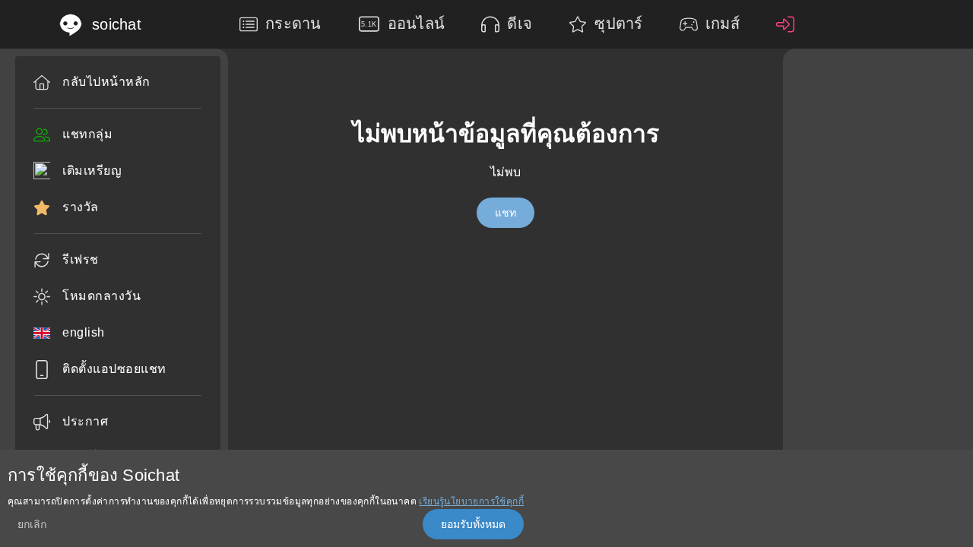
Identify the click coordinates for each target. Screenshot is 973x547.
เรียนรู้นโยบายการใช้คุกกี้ (471, 501)
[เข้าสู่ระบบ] (789, 24)
